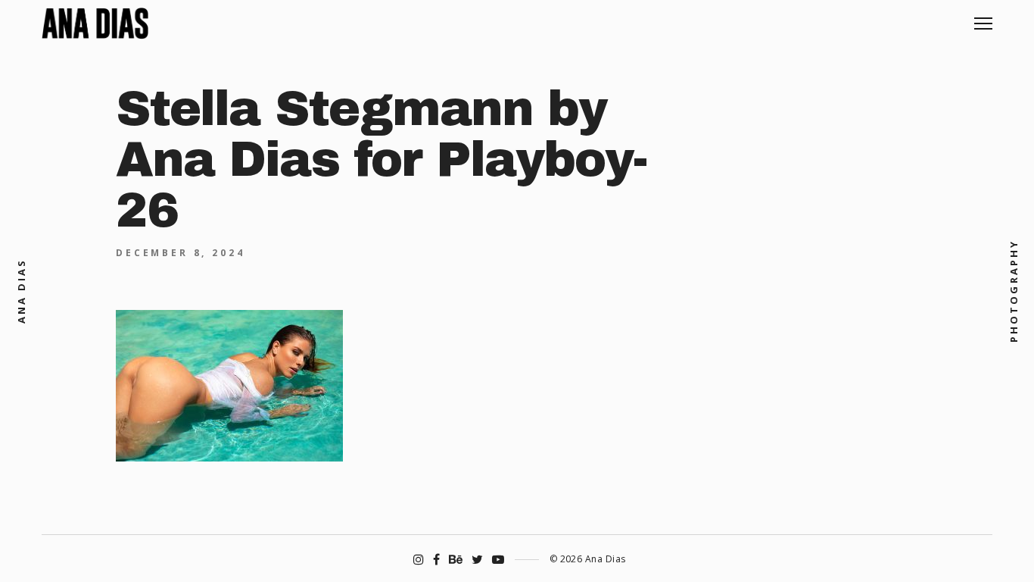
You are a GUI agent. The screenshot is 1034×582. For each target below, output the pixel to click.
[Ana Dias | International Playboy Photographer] (95, 23)
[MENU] (983, 18)
